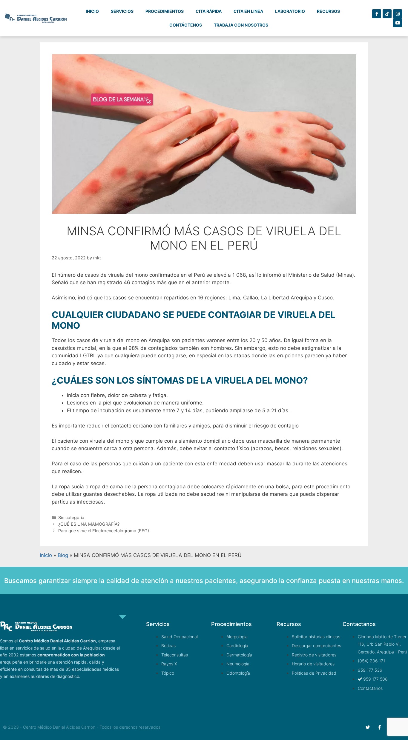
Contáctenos (185, 24)
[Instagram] (397, 13)
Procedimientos (164, 11)
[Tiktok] (387, 13)
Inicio (92, 11)
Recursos (328, 11)
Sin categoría (71, 517)
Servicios (122, 11)
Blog (63, 555)
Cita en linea (248, 11)
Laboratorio (290, 11)
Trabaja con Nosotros (241, 24)
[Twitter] (368, 727)
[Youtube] (397, 22)
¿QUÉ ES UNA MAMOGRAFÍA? (88, 524)
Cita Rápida (209, 11)
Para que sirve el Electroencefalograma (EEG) (103, 530)
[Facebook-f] (376, 13)
